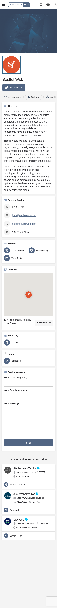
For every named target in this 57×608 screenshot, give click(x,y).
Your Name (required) (15, 377)
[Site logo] (19, 5)
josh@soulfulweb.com (24, 215)
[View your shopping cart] (48, 4)
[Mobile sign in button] (41, 4)
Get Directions (44, 322)
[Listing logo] (11, 65)
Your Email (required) (15, 390)
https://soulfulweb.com (24, 224)
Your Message (11, 403)
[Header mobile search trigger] (55, 4)
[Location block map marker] (28, 294)
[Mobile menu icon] (4, 5)
